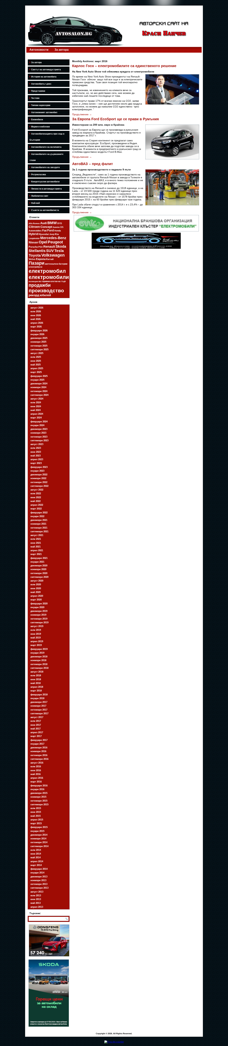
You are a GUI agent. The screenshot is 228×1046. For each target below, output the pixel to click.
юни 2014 (35, 853)
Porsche (33, 247)
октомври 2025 (38, 345)
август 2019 (36, 626)
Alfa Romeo (34, 223)
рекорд (34, 295)
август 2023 (36, 444)
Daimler (56, 227)
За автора (62, 49)
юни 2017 (35, 725)
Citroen (34, 227)
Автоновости (38, 49)
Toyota (35, 255)
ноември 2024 (38, 387)
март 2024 (36, 417)
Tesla (59, 251)
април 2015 (36, 819)
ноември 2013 (38, 880)
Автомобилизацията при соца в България (47, 137)
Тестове (35, 98)
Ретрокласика (38, 174)
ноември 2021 (38, 523)
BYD (59, 223)
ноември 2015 (38, 796)
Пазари (36, 263)
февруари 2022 (39, 512)
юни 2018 (35, 679)
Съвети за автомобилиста (45, 210)
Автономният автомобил (44, 112)
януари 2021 (37, 561)
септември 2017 (39, 713)
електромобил (47, 271)
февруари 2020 (39, 603)
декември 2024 (38, 383)
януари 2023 (37, 470)
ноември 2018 (38, 660)
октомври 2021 (38, 527)
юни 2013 (35, 899)
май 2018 (35, 683)
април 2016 (36, 778)
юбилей (45, 295)
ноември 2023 (38, 432)
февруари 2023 (39, 467)
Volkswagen (53, 255)
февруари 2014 (39, 869)
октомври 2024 (38, 391)
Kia (57, 234)
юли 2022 (35, 493)
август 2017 (36, 717)
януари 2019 (37, 652)
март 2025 (36, 372)
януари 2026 (37, 334)
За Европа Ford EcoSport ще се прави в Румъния (115, 119)
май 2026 (35, 319)
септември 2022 (39, 486)
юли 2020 (35, 584)
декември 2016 (38, 747)
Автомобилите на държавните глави (46, 157)
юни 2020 (35, 588)
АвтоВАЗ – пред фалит (92, 164)
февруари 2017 (39, 740)
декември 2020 (38, 565)
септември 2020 (39, 577)
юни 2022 (35, 497)
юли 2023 (35, 448)
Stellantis (37, 251)
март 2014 (36, 865)
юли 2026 (35, 311)
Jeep (51, 234)
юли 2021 (35, 539)
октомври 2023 (38, 436)
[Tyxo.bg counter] (114, 1041)
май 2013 (35, 903)
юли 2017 (35, 721)
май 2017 (35, 728)
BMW (52, 223)
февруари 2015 (39, 827)
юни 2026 (35, 315)
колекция (33, 281)
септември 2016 (39, 759)
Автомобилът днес (41, 84)
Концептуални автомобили (45, 181)
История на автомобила (43, 76)
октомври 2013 (38, 884)
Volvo (32, 259)
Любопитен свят (39, 196)
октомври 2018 (38, 664)
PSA (40, 247)
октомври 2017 (38, 709)
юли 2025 (35, 357)
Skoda (61, 246)
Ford (50, 230)
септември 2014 (39, 846)
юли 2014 (35, 850)
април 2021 (36, 550)
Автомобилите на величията (46, 147)
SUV (50, 251)
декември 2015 (38, 793)
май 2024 (35, 410)
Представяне (38, 91)
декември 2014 (38, 834)
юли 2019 (35, 630)
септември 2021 (39, 531)
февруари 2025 (39, 376)
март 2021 (36, 554)
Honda (57, 230)
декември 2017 (38, 702)
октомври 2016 (38, 755)
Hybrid (33, 234)
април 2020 (36, 596)
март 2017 (36, 736)
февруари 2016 (39, 785)
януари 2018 (37, 698)
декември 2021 (38, 520)
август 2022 (36, 489)
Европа (41, 259)
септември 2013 (39, 887)
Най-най (35, 203)
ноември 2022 (38, 478)
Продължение (82, 114)
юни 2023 (35, 452)
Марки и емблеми (40, 126)
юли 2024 (35, 402)
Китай (50, 259)
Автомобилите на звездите (45, 167)
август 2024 (36, 398)
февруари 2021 (39, 558)
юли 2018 (35, 675)
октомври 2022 (38, 482)
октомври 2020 (38, 573)
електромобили (49, 277)
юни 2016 (35, 770)
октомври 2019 (38, 618)
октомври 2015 (38, 800)
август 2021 (36, 535)
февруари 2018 (39, 694)
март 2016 (36, 781)
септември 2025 (39, 349)
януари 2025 (37, 379)
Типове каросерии (40, 105)
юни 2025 (35, 361)
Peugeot (55, 242)
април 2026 (36, 323)
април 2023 (36, 459)
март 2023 (36, 463)
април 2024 (36, 414)
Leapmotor (34, 238)
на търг (62, 281)
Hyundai (44, 234)
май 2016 (35, 774)
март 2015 (36, 823)
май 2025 (35, 364)
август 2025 (36, 353)
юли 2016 (35, 766)
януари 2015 (37, 831)
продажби (40, 285)
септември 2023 (39, 440)
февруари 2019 (39, 649)
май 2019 (35, 637)
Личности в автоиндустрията (46, 189)
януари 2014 (37, 872)
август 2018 (36, 671)
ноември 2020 (38, 569)
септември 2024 (39, 395)
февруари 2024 (39, 421)
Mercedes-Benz (53, 238)
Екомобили (37, 119)
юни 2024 (35, 406)
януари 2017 (37, 743)
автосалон (51, 263)
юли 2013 (35, 895)
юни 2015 (35, 812)
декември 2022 (38, 474)
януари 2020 (37, 607)
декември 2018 (38, 656)
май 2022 (35, 501)
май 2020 (35, 592)
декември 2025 (38, 338)
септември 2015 (39, 804)
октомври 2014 (38, 842)
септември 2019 (39, 622)
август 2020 (36, 580)
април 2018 (36, 687)
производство (46, 290)
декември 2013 (38, 876)
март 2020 (36, 599)
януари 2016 (37, 789)
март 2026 (36, 326)
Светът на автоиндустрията (46, 69)
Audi (43, 223)
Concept (46, 227)
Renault (49, 246)
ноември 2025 (38, 341)
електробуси (35, 267)
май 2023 (35, 455)
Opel (43, 242)
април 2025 (36, 368)
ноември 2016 (38, 751)
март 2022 (36, 508)
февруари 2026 (39, 330)
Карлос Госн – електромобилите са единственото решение (124, 66)
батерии (63, 264)
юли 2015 (35, 808)
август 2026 (36, 307)
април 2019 (36, 641)
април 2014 (36, 861)
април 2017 (36, 732)
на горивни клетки (48, 281)
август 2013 (36, 891)
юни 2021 (35, 543)
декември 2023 (38, 429)
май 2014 (35, 857)
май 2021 (35, 546)
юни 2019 (35, 634)
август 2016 (36, 762)
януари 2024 (37, 425)
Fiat (44, 230)
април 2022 (36, 505)
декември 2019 (38, 611)
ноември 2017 (38, 705)
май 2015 (35, 816)
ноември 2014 (38, 838)
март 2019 (36, 645)
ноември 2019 (38, 614)
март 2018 (36, 690)
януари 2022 (37, 516)
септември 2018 (39, 668)
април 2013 (36, 907)
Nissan (33, 242)
